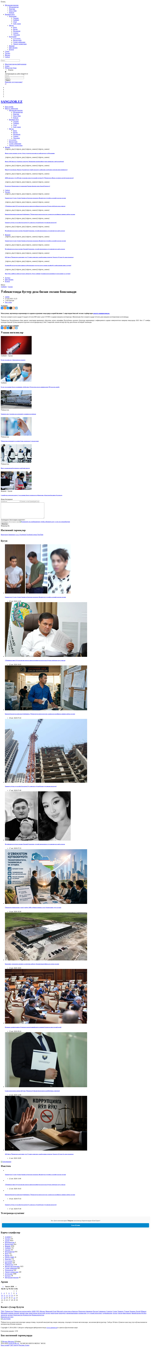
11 (4, 1295)
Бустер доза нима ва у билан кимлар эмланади (13, 360)
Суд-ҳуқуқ (16, 38)
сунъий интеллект (95, 1313)
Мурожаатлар (9, 1242)
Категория (12, 16)
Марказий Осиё (51, 1311)
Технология (9, 1270)
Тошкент (121, 1311)
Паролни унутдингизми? (13, 82)
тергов (120, 1313)
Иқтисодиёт (17, 40)
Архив (10, 287)
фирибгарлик (136, 1313)
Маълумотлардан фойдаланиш (15, 64)
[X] (10, 308)
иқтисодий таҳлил (43, 1313)
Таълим (15, 18)
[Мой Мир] (8, 308)
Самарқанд (102, 1311)
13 (9, 1295)
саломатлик (82, 1313)
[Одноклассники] (5, 308)
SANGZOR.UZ (11, 101)
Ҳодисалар (9, 1274)
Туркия (126, 1311)
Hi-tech (11, 49)
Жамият (12, 46)
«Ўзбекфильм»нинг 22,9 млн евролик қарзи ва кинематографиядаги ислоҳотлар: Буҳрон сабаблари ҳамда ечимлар (35, 206)
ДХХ (38, 1311)
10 (2, 1295)
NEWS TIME (9, 1257)
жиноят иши (24, 1313)
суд (88, 1313)
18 (4, 1298)
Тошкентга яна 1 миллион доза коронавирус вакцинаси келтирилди (18, 414)
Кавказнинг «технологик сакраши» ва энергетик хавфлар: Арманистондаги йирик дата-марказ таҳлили (32, 964)
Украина (132, 1311)
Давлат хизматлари (20, 44)
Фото (15, 27)
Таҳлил (7, 53)
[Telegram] (16, 308)
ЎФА (2, 1311)
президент (62, 1313)
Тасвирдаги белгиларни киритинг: (13, 520)
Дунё (15, 22)
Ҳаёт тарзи (17, 24)
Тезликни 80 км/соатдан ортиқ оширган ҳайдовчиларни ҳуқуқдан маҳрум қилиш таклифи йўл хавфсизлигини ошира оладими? (38, 265)
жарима (11, 1313)
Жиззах (7, 55)
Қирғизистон (18, 1315)
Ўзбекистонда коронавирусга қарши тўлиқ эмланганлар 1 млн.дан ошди (20, 441)
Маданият (8, 1263)
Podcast (11, 12)
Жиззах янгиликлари (12, 1266)
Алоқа (7, 66)
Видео (15, 29)
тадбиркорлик (107, 1313)
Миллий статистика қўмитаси (67, 1311)
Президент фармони (85, 1311)
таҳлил (115, 1313)
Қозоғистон (27, 1315)
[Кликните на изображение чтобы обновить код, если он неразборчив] (45, 522)
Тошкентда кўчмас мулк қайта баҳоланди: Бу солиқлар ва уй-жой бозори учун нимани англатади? (31, 222)
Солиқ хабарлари (19, 42)
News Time (13, 11)
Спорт (7, 51)
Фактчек (12, 9)
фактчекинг (127, 1313)
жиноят (16, 1313)
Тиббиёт (16, 20)
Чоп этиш (8, 302)
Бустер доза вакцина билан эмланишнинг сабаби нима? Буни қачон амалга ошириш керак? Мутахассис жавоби (30, 387)
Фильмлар (16, 31)
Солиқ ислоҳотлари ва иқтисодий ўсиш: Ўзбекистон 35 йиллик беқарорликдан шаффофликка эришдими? (32, 1090)
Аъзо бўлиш (75, 1225)
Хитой (138, 1311)
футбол (143, 1313)
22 (14, 1298)
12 (7, 1295)
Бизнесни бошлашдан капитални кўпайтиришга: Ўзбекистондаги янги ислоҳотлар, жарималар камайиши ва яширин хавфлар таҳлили (40, 214)
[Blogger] (13, 308)
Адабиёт (8, 1237)
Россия (95, 1311)
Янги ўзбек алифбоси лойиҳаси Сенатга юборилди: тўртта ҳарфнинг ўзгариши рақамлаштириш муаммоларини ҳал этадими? (37, 273)
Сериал (15, 33)
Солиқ (115, 1311)
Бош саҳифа (9, 107)
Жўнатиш (4, 524)
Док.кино (16, 35)
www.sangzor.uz (51, 1327)
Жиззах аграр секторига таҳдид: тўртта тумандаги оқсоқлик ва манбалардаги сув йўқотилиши (30, 153)
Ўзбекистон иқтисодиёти (22, 1311)
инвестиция (33, 1313)
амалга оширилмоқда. (101, 313)
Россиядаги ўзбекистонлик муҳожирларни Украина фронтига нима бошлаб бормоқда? (27, 186)
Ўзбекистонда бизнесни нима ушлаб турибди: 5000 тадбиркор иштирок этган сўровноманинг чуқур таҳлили (33, 907)
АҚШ (34, 1311)
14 (12, 1295)
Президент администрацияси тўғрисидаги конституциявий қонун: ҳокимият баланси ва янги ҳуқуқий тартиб (33, 1027)
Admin (7, 297)
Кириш (10, 70)
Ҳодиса (7, 278)
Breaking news (10, 14)
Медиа (11, 25)
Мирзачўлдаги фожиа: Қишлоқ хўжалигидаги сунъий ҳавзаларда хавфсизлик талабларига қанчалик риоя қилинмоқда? (36, 169)
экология (4, 1315)
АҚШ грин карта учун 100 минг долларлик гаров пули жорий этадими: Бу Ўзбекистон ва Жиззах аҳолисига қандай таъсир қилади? (39, 178)
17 (2, 1298)
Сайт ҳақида (14, 1345)
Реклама (22, 1345)
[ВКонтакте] (2, 308)
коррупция (54, 1313)
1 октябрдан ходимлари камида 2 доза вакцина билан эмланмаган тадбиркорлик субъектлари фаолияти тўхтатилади (31, 495)
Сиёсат (7, 57)
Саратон (109, 1311)
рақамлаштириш (72, 1313)
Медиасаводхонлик (11, 5)
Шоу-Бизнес (13, 48)
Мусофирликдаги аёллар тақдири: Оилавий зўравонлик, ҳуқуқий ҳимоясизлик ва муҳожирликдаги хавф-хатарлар (35, 230)
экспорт (10, 1315)
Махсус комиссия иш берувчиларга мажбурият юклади (15, 468)
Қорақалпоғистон (38, 1315)
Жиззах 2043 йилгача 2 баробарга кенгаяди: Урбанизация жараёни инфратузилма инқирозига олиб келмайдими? (34, 161)
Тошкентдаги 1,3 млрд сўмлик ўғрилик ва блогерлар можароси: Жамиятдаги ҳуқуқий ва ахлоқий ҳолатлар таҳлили (35, 198)
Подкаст (8, 1276)
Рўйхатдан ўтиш (10, 68)
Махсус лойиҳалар (11, 108)
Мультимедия (13, 7)
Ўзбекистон (9, 1264)
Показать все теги (7, 1317)
